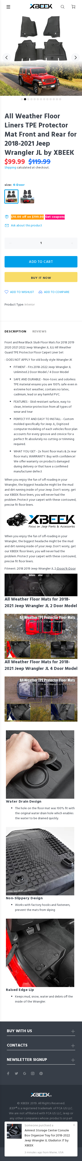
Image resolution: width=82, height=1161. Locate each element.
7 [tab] (41, 99)
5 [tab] (34, 99)
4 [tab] (31, 99)
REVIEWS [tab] (39, 331)
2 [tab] (25, 99)
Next (75, 57)
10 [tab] (50, 99)
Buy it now (41, 278)
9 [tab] (47, 99)
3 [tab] (28, 99)
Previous (6, 57)
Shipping (10, 167)
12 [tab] (57, 99)
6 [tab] (38, 99)
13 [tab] (60, 99)
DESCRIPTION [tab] (15, 331)
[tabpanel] (41, 55)
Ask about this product (26, 225)
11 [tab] (54, 99)
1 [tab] (22, 99)
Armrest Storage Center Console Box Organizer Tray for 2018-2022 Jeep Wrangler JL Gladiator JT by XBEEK (47, 1138)
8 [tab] (44, 99)
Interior (30, 304)
